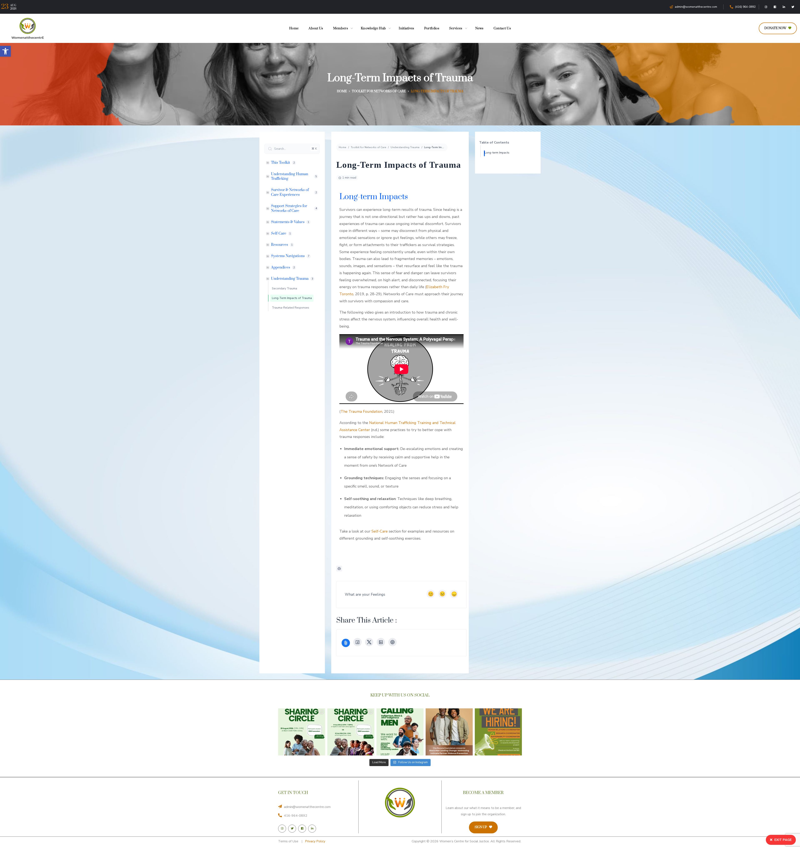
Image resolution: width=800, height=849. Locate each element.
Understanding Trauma (405, 147)
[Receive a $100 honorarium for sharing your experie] (301, 731)
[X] (369, 642)
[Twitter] (793, 7)
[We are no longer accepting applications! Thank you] (498, 731)
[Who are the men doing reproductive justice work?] (400, 731)
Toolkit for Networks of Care (379, 91)
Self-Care (379, 531)
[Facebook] (775, 7)
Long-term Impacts (497, 153)
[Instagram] (766, 7)
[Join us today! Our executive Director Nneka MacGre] (449, 731)
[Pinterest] (392, 642)
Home (342, 91)
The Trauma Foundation (361, 411)
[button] (5, 51)
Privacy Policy (315, 841)
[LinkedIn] (784, 7)
